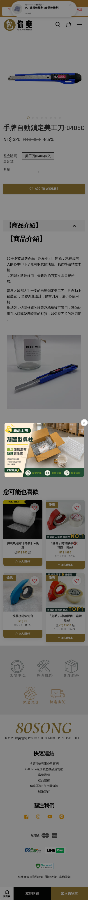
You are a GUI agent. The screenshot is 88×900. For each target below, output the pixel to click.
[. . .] (44, 450)
